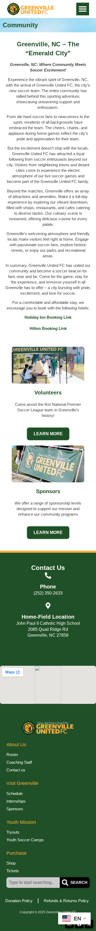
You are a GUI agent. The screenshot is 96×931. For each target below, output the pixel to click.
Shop (10, 863)
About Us (16, 744)
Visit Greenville (22, 783)
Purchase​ (16, 853)
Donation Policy (19, 900)
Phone (48, 587)
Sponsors (14, 809)
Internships (16, 801)
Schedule (14, 793)
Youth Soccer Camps (25, 840)
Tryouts (12, 832)
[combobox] (33, 882)
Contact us (15, 770)
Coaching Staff (19, 762)
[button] (82, 9)
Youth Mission (21, 822)
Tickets (12, 871)
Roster (12, 754)
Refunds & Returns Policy (66, 900)
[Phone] (48, 575)
